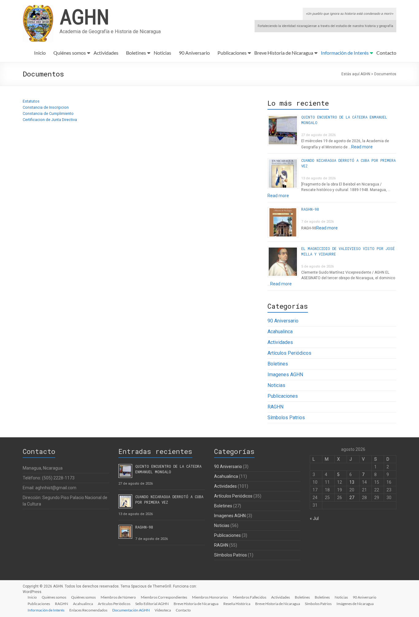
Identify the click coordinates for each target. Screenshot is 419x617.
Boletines (136, 53)
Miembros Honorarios (210, 597)
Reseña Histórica (236, 603)
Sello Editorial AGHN (152, 603)
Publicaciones (232, 53)
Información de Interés (345, 53)
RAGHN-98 (310, 209)
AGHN (84, 16)
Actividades (106, 53)
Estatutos (31, 101)
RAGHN (275, 407)
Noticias (162, 53)
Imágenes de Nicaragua (355, 603)
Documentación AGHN (131, 610)
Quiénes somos (69, 53)
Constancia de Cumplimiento (48, 113)
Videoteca (163, 610)
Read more (362, 146)
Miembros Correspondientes (164, 597)
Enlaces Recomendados (88, 610)
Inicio (40, 53)
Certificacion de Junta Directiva (50, 119)
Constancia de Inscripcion (46, 107)
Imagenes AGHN (285, 374)
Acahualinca (280, 331)
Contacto (386, 53)
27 (351, 497)
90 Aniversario (194, 53)
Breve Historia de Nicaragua (283, 53)
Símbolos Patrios (286, 417)
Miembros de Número (118, 597)
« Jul (314, 518)
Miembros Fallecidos (249, 597)
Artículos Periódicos (289, 353)
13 (351, 482)
